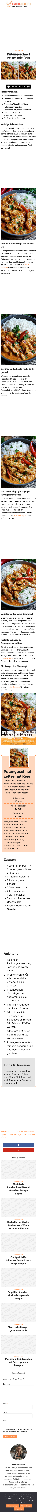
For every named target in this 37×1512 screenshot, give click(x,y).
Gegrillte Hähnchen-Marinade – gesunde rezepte (18, 1295)
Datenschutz (19, 1509)
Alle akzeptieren (12, 1506)
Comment (6, 1384)
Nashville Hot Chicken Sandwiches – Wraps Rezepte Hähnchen (18, 1225)
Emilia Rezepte (20, 515)
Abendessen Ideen (10, 1132)
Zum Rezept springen (20, 86)
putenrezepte (7, 1134)
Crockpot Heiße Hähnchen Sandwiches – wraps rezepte (18, 1260)
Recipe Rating (7, 1379)
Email (5, 1412)
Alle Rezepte (18, 50)
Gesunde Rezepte (27, 1132)
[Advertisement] (18, 29)
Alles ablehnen (26, 1506)
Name (5, 1403)
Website (5, 1421)
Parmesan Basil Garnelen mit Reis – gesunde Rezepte (18, 1362)
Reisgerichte (20, 1134)
